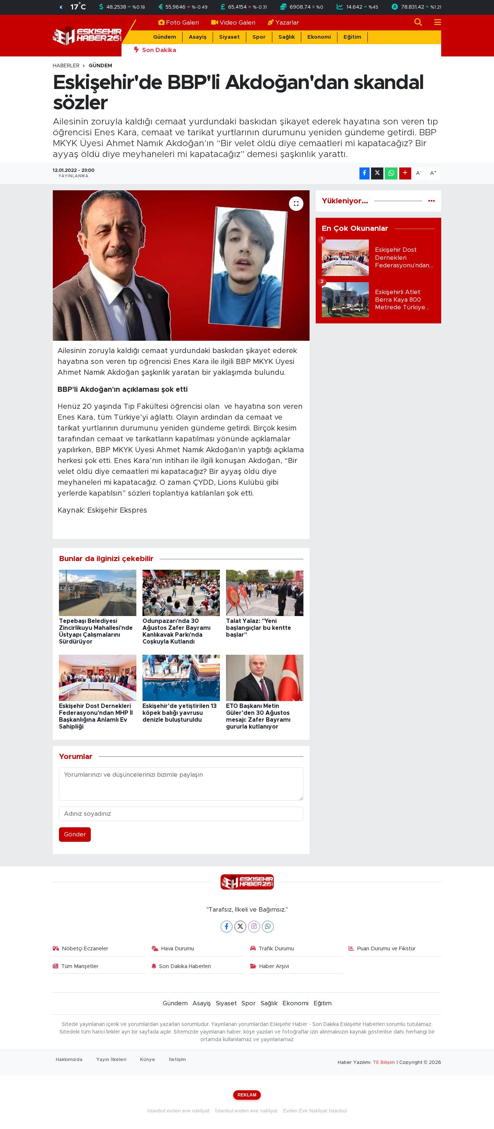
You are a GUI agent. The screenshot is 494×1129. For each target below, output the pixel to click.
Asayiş (197, 37)
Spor (259, 37)
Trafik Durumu (276, 948)
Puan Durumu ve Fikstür (386, 948)
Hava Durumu (177, 948)
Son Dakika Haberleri (185, 966)
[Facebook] (227, 927)
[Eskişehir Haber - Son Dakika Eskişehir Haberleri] (87, 35)
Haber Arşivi (274, 966)
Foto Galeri (182, 23)
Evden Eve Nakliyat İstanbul (315, 1110)
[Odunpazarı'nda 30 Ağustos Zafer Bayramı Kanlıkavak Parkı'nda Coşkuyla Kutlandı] (181, 593)
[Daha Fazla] (405, 173)
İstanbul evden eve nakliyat (178, 1110)
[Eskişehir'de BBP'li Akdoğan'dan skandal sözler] (181, 265)
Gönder (75, 834)
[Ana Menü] (434, 22)
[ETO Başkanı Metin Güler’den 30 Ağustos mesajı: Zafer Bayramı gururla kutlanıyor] (264, 678)
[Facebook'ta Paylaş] (364, 173)
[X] (240, 927)
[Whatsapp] (268, 927)
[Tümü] (431, 201)
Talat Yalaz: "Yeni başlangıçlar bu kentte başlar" (258, 628)
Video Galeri (237, 23)
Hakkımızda (69, 1059)
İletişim (177, 1059)
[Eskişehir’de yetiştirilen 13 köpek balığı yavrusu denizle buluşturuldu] (181, 678)
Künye (147, 1059)
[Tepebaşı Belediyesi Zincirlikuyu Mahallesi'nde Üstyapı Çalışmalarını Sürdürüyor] (97, 593)
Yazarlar (287, 23)
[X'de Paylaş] (377, 173)
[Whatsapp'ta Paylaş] (391, 173)
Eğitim (352, 37)
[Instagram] (254, 927)
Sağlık (286, 37)
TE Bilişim (384, 1062)
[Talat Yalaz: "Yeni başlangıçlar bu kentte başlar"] (264, 593)
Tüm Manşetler (79, 966)
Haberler (66, 65)
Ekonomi (319, 37)
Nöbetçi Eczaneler (85, 948)
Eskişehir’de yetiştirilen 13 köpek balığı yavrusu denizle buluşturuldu (179, 713)
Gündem (164, 37)
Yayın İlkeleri (111, 1059)
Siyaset (229, 37)
